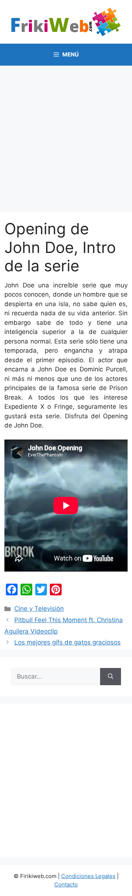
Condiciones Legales (88, 876)
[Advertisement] (66, 135)
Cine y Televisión (39, 608)
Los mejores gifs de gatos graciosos (67, 642)
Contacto (66, 884)
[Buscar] (110, 677)
